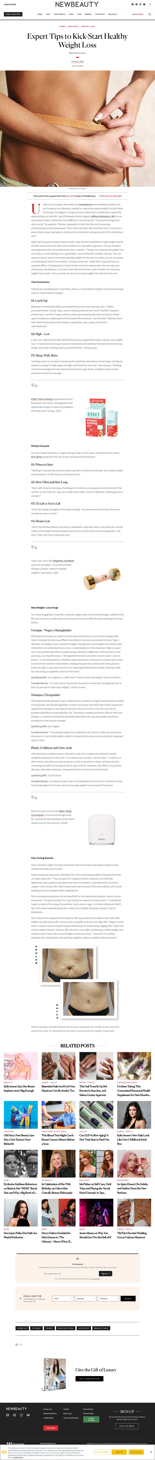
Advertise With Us (50, 1413)
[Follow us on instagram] (140, 4)
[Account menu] (150, 4)
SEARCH (128, 1298)
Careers (66, 1409)
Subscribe (10, 4)
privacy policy (95, 1279)
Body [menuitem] (71, 14)
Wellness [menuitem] (112, 14)
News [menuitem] (40, 14)
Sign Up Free (126, 1426)
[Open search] (149, 14)
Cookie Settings (91, 1419)
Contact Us (47, 1409)
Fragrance (123, 1180)
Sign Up (104, 1274)
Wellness (73, 26)
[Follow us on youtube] (144, 4)
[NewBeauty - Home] (77, 4)
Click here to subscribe (110, 195)
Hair (6, 1180)
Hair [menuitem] (79, 14)
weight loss (101, 1328)
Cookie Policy (48, 1418)
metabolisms (85, 204)
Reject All (119, 1452)
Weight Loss (88, 26)
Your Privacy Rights (101, 1452)
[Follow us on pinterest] (136, 4)
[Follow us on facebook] (133, 4)
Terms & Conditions (70, 1418)
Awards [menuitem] (88, 14)
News (6, 1229)
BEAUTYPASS (137, 14)
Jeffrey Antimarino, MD (103, 216)
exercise (22, 1328)
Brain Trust (67, 1413)
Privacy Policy (88, 1413)
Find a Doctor (88, 1409)
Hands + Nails (49, 1082)
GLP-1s (83, 1131)
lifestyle (83, 1328)
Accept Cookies (136, 1452)
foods (49, 1328)
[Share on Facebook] (17, 1344)
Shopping (9, 1131)
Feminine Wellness (127, 1082)
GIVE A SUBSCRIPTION (89, 1379)
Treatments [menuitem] (60, 14)
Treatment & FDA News (54, 1131)
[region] (77, 1452)
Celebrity (47, 1180)
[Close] (151, 1452)
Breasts (8, 1082)
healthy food (65, 1328)
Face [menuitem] (48, 14)
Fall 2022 (70, 195)
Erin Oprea (36, 456)
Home (62, 26)
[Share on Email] (20, 1344)
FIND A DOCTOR (13, 14)
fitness (36, 1328)
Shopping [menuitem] (100, 14)
